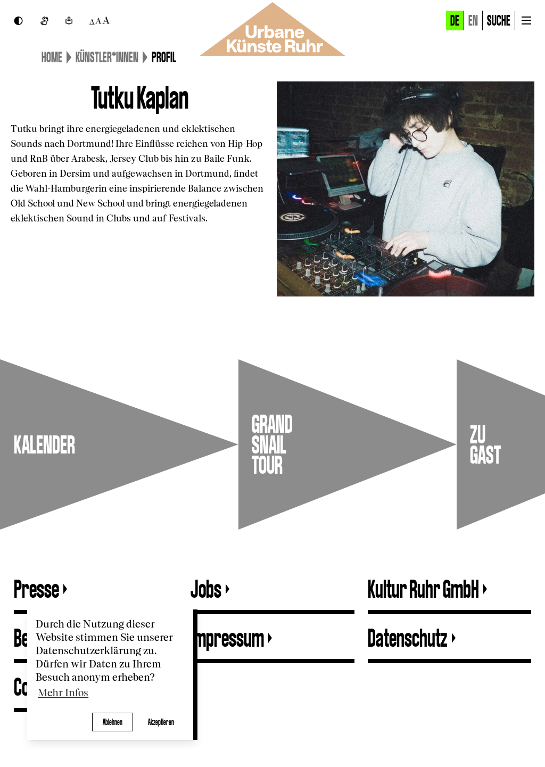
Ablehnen (112, 722)
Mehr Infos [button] (63, 693)
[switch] (18, 20)
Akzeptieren (161, 722)
